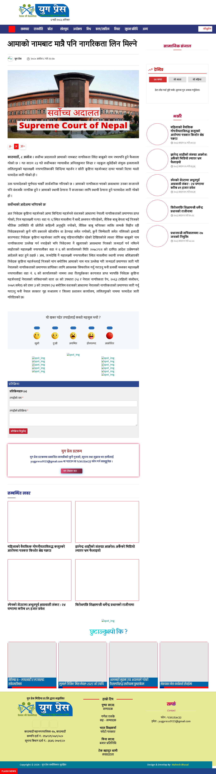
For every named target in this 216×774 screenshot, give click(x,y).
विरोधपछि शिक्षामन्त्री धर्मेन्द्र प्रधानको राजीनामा (104, 605)
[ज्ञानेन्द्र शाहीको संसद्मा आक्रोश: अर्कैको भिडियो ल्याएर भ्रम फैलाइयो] (107, 522)
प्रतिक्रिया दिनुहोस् (18, 431)
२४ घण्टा (158, 79)
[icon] (12, 30)
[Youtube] (53, 723)
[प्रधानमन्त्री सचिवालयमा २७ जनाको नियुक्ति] (157, 236)
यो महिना (197, 79)
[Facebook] (36, 723)
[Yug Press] (46, 10)
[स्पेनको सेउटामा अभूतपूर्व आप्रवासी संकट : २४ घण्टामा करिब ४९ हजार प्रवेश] (39, 580)
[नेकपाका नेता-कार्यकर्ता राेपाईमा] (184, 665)
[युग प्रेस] (11, 59)
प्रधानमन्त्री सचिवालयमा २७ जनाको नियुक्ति (187, 235)
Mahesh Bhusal (180, 765)
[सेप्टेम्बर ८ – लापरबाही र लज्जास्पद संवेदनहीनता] (32, 665)
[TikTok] (45, 723)
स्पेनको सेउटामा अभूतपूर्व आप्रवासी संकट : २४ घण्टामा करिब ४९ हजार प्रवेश (37, 607)
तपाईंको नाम (16, 398)
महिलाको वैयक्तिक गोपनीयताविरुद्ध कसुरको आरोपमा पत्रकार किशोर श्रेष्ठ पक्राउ (36, 549)
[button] (204, 28)
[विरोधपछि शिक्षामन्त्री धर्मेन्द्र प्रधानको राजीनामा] (107, 580)
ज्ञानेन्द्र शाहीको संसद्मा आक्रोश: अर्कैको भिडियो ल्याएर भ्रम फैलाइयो (105, 549)
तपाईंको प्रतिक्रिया (19, 410)
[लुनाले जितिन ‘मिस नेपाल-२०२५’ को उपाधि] (82, 665)
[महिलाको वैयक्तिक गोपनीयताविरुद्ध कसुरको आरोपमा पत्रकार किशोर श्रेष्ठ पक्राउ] (39, 522)
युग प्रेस (18, 59)
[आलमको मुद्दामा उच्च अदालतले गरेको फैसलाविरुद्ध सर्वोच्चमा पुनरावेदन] (133, 665)
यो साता (177, 79)
